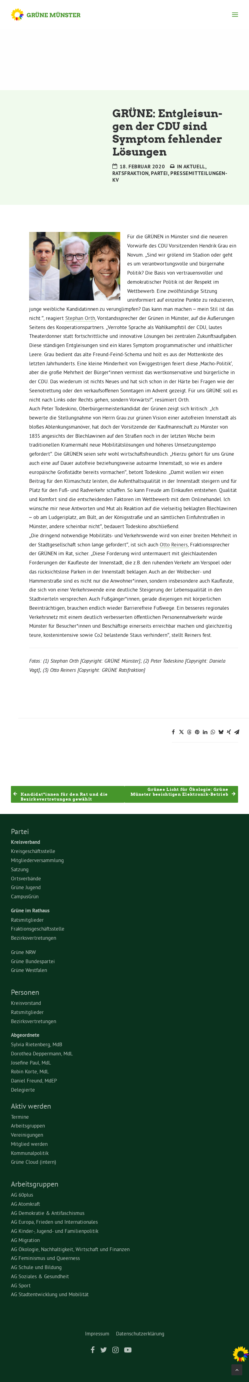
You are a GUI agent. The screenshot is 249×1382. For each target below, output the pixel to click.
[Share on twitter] (181, 732)
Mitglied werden (29, 1144)
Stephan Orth (80, 318)
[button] (235, 14)
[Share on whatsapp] (213, 732)
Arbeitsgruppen (28, 1125)
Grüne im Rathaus (30, 910)
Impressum (97, 1333)
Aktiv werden (31, 1105)
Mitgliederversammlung (37, 860)
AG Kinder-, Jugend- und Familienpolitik (54, 1231)
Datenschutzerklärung (140, 1333)
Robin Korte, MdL (30, 1071)
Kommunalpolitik (30, 1153)
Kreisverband (25, 842)
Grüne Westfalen (29, 970)
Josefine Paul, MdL (31, 1062)
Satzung (20, 869)
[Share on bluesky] (220, 732)
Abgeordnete (25, 1035)
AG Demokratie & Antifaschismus (47, 1213)
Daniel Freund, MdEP (34, 1080)
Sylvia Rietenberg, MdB (36, 1044)
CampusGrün (25, 896)
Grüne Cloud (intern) (33, 1162)
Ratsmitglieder (27, 920)
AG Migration (25, 1240)
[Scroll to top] (236, 1368)
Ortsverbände (26, 878)
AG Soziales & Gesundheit (40, 1276)
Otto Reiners (174, 544)
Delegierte (23, 1089)
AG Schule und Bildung (36, 1267)
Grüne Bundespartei (33, 961)
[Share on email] (236, 732)
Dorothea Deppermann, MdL (42, 1053)
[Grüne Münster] (51, 14)
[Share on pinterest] (197, 732)
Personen (25, 992)
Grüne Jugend (26, 887)
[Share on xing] (228, 732)
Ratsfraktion (130, 173)
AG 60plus (22, 1194)
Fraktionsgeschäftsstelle (37, 928)
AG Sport (21, 1285)
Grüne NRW (23, 952)
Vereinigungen (27, 1134)
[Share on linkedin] (205, 732)
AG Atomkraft (25, 1204)
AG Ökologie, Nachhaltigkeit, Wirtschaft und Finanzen (70, 1249)
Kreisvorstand (26, 1003)
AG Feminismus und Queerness (45, 1258)
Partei (159, 173)
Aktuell (194, 166)
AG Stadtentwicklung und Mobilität (50, 1294)
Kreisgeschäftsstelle (33, 851)
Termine (20, 1117)
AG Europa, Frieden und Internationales (54, 1222)
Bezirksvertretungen (33, 938)
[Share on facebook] (173, 732)
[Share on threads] (189, 732)
